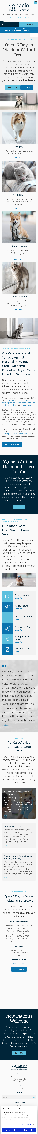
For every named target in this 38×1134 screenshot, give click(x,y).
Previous (32, 35)
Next (36, 35)
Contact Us (19, 1053)
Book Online (28, 24)
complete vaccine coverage (18, 400)
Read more (7, 815)
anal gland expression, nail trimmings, (17, 401)
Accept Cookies (10, 1130)
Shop (9, 24)
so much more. (26, 405)
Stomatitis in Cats (12, 826)
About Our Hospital (12, 444)
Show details (26, 1125)
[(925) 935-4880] (27, 87)
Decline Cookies (27, 1130)
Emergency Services (22, 17)
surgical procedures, (9, 405)
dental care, (30, 403)
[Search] (34, 1097)
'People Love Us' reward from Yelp (18, 433)
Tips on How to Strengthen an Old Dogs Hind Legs (18, 857)
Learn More (18, 157)
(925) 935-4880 (12, 17)
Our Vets (19, 507)
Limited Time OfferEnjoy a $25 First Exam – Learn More (18, 29)
